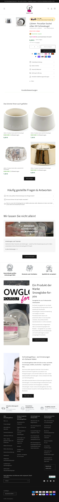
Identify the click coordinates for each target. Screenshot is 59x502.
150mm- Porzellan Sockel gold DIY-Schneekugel (41, 168)
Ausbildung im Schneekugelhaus (8, 464)
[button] (4, 8)
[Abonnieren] (27, 481)
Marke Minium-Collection (47, 436)
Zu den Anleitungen (29, 256)
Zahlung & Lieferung (8, 435)
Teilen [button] (32, 81)
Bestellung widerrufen (48, 467)
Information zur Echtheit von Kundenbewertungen (49, 452)
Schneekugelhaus (10, 498)
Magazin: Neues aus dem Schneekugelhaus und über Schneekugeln (21, 431)
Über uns (6, 421)
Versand (38, 42)
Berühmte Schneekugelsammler (49, 431)
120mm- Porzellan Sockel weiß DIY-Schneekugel (41, 133)
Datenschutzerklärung (9, 452)
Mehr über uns (28, 395)
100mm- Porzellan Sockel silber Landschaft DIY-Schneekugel (14, 169)
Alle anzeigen (29, 178)
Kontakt (19, 446)
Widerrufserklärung (8, 449)
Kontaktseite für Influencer (21, 423)
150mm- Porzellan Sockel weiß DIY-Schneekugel (14, 133)
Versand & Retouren (8, 432)
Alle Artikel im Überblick (7, 428)
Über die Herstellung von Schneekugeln (49, 421)
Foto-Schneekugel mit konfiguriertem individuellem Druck (35, 437)
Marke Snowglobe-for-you (48, 441)
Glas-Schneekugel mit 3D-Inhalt (36, 426)
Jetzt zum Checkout (48, 51)
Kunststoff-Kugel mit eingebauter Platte (35, 431)
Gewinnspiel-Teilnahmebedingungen (9, 469)
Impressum (6, 455)
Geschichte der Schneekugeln (47, 426)
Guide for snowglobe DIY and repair (22, 455)
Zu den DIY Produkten (40, 339)
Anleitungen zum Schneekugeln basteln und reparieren (21, 440)
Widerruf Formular (8, 445)
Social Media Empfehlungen (47, 446)
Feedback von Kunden (20, 450)
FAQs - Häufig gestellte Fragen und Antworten (8, 440)
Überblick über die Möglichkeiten (35, 421)
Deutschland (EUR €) (9, 493)
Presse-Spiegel (7, 424)
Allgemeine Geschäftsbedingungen (9, 459)
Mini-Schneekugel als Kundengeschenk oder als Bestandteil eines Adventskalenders (36, 445)
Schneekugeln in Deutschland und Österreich (48, 459)
